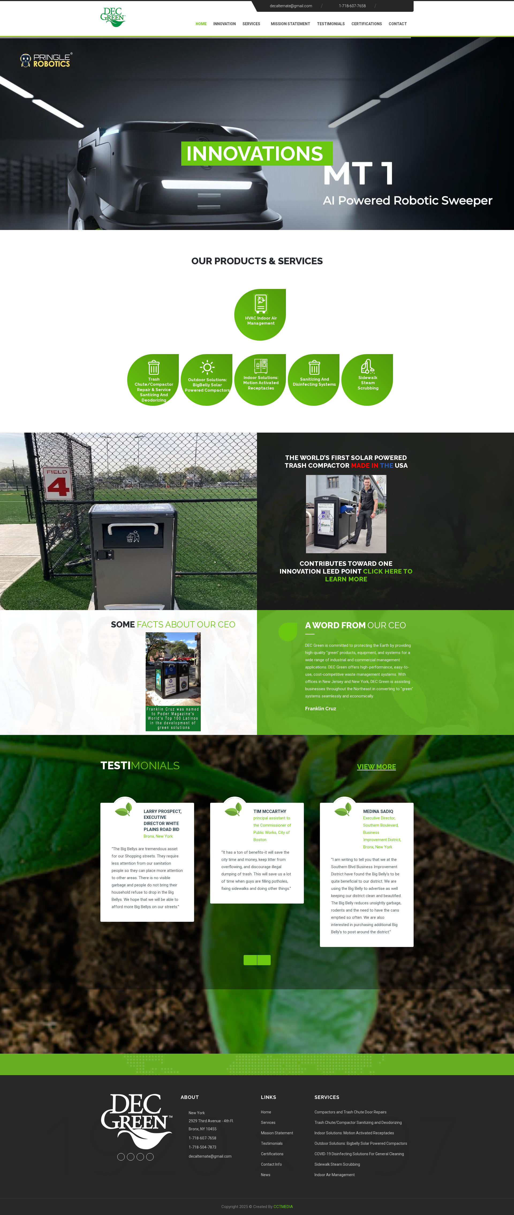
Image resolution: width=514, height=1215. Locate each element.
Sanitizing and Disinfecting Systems (314, 382)
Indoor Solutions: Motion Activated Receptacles (261, 383)
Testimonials (331, 24)
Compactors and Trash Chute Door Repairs (351, 1112)
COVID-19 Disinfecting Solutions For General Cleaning (359, 1154)
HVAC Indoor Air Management (261, 321)
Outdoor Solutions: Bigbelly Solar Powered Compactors (361, 1143)
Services (268, 1122)
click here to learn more (369, 575)
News (265, 1175)
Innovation (224, 24)
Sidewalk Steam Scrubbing (368, 383)
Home (201, 24)
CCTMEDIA (283, 1206)
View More (376, 767)
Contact (398, 24)
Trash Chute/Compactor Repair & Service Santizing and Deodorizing (154, 390)
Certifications (367, 24)
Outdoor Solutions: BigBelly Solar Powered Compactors (207, 385)
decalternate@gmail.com (291, 6)
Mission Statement (290, 24)
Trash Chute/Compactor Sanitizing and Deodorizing (358, 1122)
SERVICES (251, 24)
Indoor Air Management (335, 1175)
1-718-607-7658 (352, 6)
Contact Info (271, 1164)
